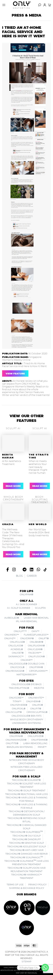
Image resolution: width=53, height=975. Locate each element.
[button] (4, 4)
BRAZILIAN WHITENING (20, 747)
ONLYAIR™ (27, 660)
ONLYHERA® (33, 701)
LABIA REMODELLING (35, 743)
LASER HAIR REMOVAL (36, 617)
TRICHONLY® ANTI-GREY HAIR (26, 850)
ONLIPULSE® (17, 642)
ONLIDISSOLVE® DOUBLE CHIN (26, 663)
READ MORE (13, 486)
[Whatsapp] (45, 967)
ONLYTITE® (12, 743)
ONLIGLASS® (15, 645)
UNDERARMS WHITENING (26, 723)
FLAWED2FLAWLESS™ (36, 634)
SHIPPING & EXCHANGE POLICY (26, 888)
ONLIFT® (44, 638)
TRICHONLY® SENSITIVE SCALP (26, 843)
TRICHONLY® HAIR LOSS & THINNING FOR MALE (26, 806)
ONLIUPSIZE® (36, 736)
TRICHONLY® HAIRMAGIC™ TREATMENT (26, 876)
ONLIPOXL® (18, 708)
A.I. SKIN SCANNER (26, 604)
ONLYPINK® (26, 594)
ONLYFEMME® (39, 739)
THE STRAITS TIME (39, 456)
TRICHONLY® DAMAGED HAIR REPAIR (26, 853)
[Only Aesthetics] (22, 5)
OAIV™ (35, 631)
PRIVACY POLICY (37, 884)
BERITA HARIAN (8, 456)
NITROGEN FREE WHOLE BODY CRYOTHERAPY (26, 762)
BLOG (19, 575)
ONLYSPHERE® (18, 705)
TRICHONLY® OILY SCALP (26, 835)
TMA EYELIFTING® (19, 688)
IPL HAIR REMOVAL (26, 621)
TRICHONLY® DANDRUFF (26, 839)
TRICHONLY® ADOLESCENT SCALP (26, 846)
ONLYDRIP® (27, 638)
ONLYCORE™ (16, 697)
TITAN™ (17, 701)
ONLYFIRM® (36, 667)
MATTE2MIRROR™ (27, 674)
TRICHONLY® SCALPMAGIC (26, 857)
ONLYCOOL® (17, 667)
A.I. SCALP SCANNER (18, 608)
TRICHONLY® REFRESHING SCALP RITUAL (26, 820)
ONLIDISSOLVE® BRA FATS (27, 715)
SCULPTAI (40, 608)
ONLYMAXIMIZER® (16, 739)
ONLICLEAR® (35, 649)
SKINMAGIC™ (15, 656)
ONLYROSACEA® (15, 671)
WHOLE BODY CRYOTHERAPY (26, 719)
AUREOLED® (11, 617)
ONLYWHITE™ (36, 697)
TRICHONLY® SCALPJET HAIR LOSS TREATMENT (26, 785)
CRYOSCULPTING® (37, 712)
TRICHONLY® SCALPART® (26, 780)
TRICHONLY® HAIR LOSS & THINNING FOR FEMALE (26, 799)
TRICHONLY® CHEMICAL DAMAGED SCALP (26, 827)
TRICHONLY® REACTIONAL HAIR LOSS (26, 794)
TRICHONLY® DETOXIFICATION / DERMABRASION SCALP (27, 813)
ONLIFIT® (35, 708)
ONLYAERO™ (12, 634)
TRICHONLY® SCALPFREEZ (26, 831)
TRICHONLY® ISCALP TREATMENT (26, 790)
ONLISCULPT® (14, 712)
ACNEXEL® (17, 649)
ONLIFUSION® (36, 656)
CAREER (32, 575)
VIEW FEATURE (15, 373)
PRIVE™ (42, 747)
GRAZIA (8, 524)
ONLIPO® (37, 705)
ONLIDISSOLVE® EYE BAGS (26, 684)
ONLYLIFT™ (20, 631)
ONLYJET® (18, 652)
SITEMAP (26, 961)
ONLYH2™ (9, 638)
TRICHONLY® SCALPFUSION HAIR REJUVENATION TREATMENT (26, 870)
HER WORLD (38, 524)
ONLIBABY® (36, 642)
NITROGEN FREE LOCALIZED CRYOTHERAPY (26, 769)
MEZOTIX (39, 688)
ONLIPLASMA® (36, 645)
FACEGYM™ (34, 652)
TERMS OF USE (15, 884)
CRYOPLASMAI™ (38, 671)
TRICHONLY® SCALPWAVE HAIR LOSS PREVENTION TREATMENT (26, 862)
